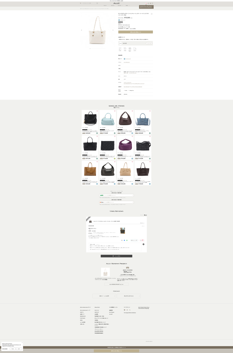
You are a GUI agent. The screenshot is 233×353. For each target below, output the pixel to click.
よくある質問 (82, 322)
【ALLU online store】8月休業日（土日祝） (116, 0)
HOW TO (105, 5)
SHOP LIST (112, 5)
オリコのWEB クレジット (109, 202)
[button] (152, 3)
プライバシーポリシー (99, 329)
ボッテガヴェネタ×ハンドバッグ (138, 83)
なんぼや (111, 314)
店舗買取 (111, 310)
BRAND (127, 5)
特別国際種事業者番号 (99, 333)
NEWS (81, 320)
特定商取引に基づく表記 (99, 316)
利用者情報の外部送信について (101, 327)
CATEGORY (119, 5)
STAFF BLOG (82, 318)
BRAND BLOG (83, 316)
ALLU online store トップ (85, 310)
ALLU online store (126, 86)
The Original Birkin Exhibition (130, 312)
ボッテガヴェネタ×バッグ (128, 83)
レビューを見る (133, 28)
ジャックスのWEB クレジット (110, 195)
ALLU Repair (111, 312)
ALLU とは (97, 310)
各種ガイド (82, 314)
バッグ (125, 82)
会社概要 (96, 314)
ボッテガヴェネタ (127, 62)
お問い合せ (82, 324)
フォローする (149, 43)
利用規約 (96, 320)
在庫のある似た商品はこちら (135, 32)
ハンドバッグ (129, 82)
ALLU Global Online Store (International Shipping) (143, 308)
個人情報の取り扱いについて (100, 322)
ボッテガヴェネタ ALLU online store (136, 86)
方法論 (118, 280)
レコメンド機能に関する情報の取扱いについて (102, 325)
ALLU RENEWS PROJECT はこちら (116, 284)
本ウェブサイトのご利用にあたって (101, 318)
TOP (81, 8)
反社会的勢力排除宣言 (99, 331)
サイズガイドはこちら (132, 72)
